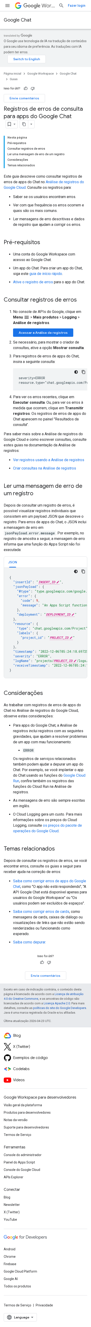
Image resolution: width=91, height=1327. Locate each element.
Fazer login (76, 5)
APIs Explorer (13, 1177)
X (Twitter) (12, 1212)
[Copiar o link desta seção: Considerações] (47, 693)
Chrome (10, 1256)
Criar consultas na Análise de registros (44, 468)
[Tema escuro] (76, 372)
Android (9, 1249)
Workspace (48, 6)
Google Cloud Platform (20, 1271)
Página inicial (12, 73)
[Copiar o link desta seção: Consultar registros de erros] (81, 300)
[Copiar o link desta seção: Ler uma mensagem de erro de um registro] (38, 494)
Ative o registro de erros (33, 282)
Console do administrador (23, 1155)
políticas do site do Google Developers (59, 1008)
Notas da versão (16, 1120)
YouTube (10, 1219)
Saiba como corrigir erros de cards (41, 911)
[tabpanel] (45, 623)
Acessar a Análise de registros (43, 333)
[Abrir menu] (7, 5)
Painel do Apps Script (19, 1162)
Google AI (11, 1279)
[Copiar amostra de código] (83, 372)
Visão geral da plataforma (23, 1105)
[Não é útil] (32, 88)
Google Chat (17, 20)
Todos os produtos (17, 1286)
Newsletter (12, 1205)
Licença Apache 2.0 (57, 1003)
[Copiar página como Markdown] (24, 124)
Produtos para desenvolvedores (27, 1112)
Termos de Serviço (17, 1135)
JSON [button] (12, 562)
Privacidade (44, 1305)
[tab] (12, 562)
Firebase (10, 1264)
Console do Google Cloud (22, 1170)
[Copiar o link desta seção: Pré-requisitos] (44, 243)
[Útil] (25, 88)
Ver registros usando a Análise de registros (48, 460)
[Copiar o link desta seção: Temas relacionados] (59, 849)
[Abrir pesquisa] (61, 5)
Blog (7, 1197)
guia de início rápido (45, 273)
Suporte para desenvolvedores (26, 1127)
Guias (14, 79)
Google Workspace (40, 73)
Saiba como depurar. (29, 942)
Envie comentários (24, 98)
